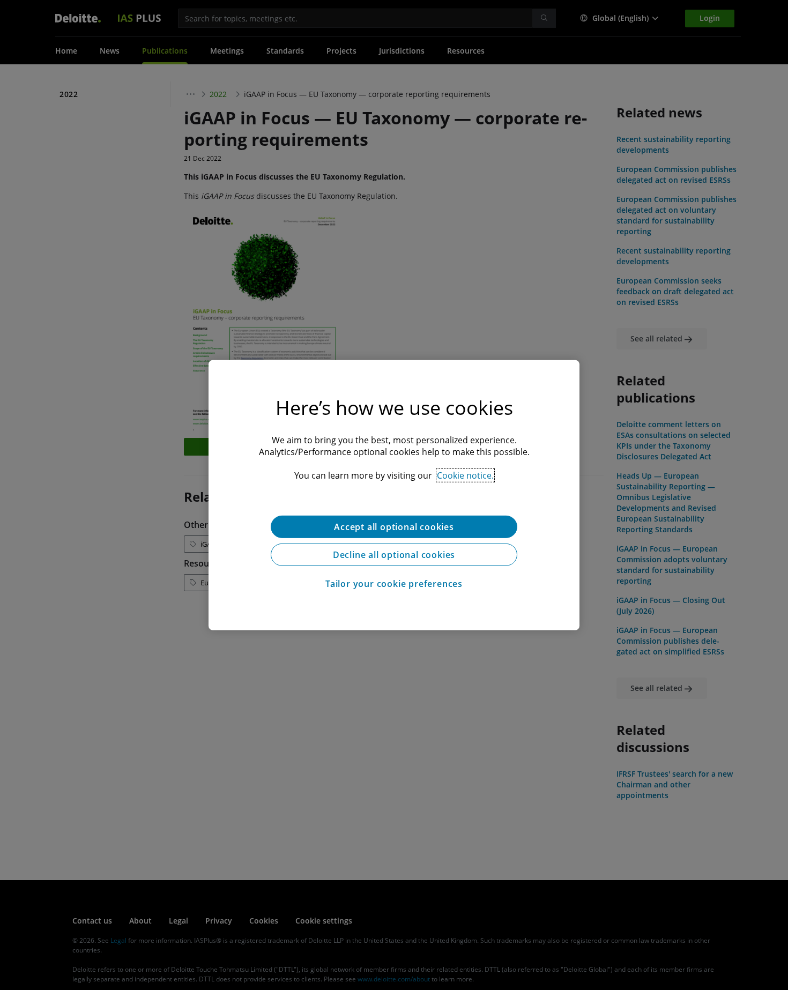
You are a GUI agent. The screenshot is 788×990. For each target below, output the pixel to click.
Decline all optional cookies (394, 554)
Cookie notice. (465, 475)
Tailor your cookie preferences (394, 583)
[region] (394, 495)
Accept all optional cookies (394, 526)
